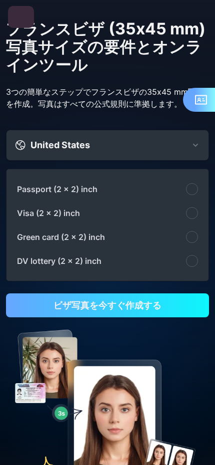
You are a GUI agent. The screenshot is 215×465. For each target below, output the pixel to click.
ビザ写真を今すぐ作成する (108, 305)
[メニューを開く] (21, 17)
